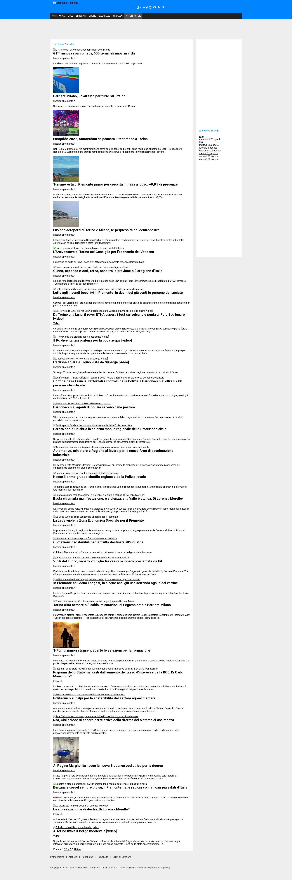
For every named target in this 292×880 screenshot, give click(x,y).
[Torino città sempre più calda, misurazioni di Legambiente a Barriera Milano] (94, 601)
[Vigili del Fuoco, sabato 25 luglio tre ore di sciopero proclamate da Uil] (91, 557)
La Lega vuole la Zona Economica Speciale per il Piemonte (98, 520)
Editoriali (81, 16)
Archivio (73, 856)
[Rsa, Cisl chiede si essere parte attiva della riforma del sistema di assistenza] (95, 716)
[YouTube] (154, 8)
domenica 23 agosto (210, 150)
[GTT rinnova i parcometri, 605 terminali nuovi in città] (81, 49)
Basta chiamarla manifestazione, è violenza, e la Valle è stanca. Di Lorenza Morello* (118, 498)
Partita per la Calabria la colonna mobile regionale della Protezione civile (110, 429)
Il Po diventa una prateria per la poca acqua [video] (92, 340)
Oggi (201, 136)
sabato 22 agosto (208, 153)
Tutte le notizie (133, 16)
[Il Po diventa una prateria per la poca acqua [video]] (81, 336)
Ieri (201, 142)
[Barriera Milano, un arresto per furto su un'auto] (66, 92)
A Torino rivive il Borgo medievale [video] (85, 831)
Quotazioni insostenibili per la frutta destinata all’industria (98, 542)
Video (70, 16)
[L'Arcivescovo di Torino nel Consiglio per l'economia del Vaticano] (89, 248)
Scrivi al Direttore (122, 856)
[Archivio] (163, 8)
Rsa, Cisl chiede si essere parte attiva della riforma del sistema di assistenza (113, 720)
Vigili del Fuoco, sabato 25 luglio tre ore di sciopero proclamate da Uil (107, 561)
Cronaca (117, 16)
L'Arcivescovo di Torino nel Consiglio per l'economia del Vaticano (103, 252)
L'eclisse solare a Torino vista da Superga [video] (91, 362)
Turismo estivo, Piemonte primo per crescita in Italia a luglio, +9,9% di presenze (115, 184)
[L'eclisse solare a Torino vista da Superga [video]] (80, 358)
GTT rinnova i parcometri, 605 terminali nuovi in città (94, 53)
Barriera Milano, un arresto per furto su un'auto (89, 96)
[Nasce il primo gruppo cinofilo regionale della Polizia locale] (86, 473)
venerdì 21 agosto (209, 156)
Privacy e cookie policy (138, 867)
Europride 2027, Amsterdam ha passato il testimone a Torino (100, 139)
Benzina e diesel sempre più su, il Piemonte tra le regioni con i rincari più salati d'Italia (120, 787)
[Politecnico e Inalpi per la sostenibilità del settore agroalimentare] (89, 694)
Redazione (87, 856)
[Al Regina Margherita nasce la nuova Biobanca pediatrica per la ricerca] (66, 762)
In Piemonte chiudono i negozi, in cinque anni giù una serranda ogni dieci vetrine (115, 583)
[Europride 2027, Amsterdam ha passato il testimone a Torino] (66, 135)
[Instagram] (150, 8)
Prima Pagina (58, 16)
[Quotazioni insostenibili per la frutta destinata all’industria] (85, 538)
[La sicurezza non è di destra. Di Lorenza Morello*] (80, 805)
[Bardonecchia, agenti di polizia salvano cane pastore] (82, 403)
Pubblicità (102, 856)
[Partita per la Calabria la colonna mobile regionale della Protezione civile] (92, 425)
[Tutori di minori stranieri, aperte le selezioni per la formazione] (66, 646)
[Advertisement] (203, 7)
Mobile (142, 8)
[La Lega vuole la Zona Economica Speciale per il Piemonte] (85, 516)
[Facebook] (147, 8)
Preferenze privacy (160, 867)
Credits (122, 867)
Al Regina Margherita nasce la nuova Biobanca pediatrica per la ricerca (108, 766)
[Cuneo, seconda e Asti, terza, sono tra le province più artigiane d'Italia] (91, 267)
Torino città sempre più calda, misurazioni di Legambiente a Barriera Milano (112, 605)
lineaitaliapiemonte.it (64, 58)
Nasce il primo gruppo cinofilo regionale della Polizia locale (99, 477)
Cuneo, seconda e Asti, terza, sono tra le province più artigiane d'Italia (107, 271)
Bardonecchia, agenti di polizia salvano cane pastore (94, 407)
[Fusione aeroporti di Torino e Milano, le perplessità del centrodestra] (66, 226)
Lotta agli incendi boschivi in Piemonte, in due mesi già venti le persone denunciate (118, 293)
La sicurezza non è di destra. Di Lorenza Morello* (91, 809)
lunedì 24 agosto (208, 147)
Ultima (77, 849)
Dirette (92, 16)
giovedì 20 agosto (209, 159)
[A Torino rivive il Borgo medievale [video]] (76, 827)
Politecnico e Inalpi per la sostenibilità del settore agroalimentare (104, 698)
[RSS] (159, 8)
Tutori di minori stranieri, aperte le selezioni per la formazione (101, 650)
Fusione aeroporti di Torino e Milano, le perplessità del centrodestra (106, 230)
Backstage (104, 16)
